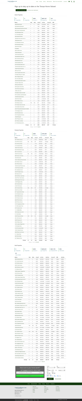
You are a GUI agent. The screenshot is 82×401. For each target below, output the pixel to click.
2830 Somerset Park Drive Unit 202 (21, 28)
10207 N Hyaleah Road (19, 275)
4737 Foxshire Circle (18, 208)
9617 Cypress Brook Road (19, 191)
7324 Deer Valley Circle (19, 82)
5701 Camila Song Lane (19, 261)
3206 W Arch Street (18, 98)
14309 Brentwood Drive (19, 285)
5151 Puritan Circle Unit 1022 (20, 104)
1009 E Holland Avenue (19, 230)
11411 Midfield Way (18, 210)
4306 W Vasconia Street (19, 216)
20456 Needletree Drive (19, 62)
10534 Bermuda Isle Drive (19, 96)
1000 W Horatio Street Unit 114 (20, 66)
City (57, 366)
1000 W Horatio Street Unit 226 (20, 80)
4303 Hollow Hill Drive (18, 36)
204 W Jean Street (18, 301)
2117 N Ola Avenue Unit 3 (19, 122)
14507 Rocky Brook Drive (19, 54)
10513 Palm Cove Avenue (19, 88)
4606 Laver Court (18, 70)
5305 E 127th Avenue (18, 347)
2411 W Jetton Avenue (19, 287)
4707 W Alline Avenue (18, 263)
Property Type (49, 374)
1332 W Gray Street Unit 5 (19, 355)
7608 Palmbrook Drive (18, 313)
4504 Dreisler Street (18, 311)
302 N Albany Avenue (18, 102)
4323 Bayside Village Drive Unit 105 (21, 305)
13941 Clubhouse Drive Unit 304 (20, 159)
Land (55, 375)
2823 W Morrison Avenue (19, 267)
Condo (52, 375)
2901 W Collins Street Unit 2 (19, 341)
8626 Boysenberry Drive (19, 315)
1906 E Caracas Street (19, 297)
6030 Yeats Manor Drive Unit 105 (20, 353)
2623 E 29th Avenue (18, 50)
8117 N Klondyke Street (19, 34)
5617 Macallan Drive (18, 238)
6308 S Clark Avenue (18, 265)
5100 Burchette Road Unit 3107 (20, 279)
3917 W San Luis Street (19, 120)
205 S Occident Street (18, 183)
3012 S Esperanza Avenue (19, 323)
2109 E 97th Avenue (18, 185)
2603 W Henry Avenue (19, 201)
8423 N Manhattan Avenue (19, 149)
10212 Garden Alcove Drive (19, 106)
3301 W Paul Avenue (18, 163)
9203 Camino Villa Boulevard (20, 30)
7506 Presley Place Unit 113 (20, 307)
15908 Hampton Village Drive (20, 271)
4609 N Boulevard (18, 325)
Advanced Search (58, 378)
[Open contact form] (69, 1)
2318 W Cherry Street (18, 273)
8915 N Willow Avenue (19, 100)
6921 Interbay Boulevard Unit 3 (20, 303)
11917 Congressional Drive (19, 204)
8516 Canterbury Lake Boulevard (20, 94)
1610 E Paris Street (18, 299)
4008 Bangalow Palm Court (19, 179)
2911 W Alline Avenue (18, 139)
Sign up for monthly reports (21, 10)
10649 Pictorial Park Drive (19, 68)
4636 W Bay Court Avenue (19, 232)
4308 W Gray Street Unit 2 (19, 345)
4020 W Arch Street (18, 46)
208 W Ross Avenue (18, 24)
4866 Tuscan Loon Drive (19, 155)
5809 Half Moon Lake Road (19, 175)
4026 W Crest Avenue (18, 153)
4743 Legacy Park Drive (19, 295)
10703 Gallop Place (18, 226)
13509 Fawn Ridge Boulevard (20, 351)
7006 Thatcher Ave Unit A (19, 212)
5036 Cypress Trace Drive (19, 86)
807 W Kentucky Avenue (19, 44)
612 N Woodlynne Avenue (19, 42)
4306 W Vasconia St (18, 220)
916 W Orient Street (18, 329)
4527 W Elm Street (18, 236)
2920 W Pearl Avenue (18, 199)
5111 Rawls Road (18, 234)
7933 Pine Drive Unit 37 (19, 309)
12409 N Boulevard (18, 52)
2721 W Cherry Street (18, 143)
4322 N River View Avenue (19, 177)
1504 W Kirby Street (18, 289)
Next (39, 126)
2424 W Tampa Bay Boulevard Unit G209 (22, 108)
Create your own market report (33, 10)
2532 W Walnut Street (18, 222)
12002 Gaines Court (18, 40)
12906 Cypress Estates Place (20, 277)
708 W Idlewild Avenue (19, 349)
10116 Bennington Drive (19, 205)
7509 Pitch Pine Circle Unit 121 (20, 38)
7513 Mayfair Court (18, 337)
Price (47, 369)
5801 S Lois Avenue (18, 151)
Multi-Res (59, 375)
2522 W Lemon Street (18, 189)
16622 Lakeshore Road (19, 293)
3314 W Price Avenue (18, 141)
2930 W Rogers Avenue (19, 118)
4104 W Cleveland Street (19, 228)
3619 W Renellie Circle (19, 112)
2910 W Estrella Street (18, 281)
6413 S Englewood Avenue (19, 114)
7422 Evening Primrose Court (20, 165)
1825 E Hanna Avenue (19, 147)
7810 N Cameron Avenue (19, 357)
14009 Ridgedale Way (18, 181)
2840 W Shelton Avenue (19, 333)
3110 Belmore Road (18, 269)
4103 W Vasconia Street (19, 167)
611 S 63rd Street (18, 214)
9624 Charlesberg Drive (19, 321)
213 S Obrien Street (18, 317)
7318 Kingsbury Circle (18, 110)
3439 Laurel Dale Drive (19, 84)
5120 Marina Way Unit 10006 (20, 74)
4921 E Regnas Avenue (19, 76)
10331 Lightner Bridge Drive (19, 224)
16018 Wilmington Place (19, 32)
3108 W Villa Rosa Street (19, 283)
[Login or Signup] (74, 1)
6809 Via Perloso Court (19, 335)
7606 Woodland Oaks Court (19, 56)
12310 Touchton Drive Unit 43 (20, 72)
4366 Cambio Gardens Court (20, 319)
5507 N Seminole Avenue (19, 58)
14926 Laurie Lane (18, 90)
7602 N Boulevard (18, 157)
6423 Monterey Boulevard (19, 26)
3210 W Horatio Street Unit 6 (20, 64)
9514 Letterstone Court (19, 169)
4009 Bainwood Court (18, 60)
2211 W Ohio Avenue (18, 331)
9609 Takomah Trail (18, 173)
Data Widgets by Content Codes (62, 399)
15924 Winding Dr (18, 116)
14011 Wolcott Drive (18, 339)
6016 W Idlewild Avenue (19, 193)
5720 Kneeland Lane (18, 291)
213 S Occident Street (18, 145)
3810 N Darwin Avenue (19, 197)
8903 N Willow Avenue (19, 195)
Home (48, 375)
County (48, 366)
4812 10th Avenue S (18, 218)
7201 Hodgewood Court (19, 343)
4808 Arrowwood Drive (19, 259)
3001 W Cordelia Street (19, 78)
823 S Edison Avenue (18, 161)
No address (17, 48)
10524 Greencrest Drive (19, 327)
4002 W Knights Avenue (19, 171)
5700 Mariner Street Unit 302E (20, 92)
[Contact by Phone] (71, 1)
